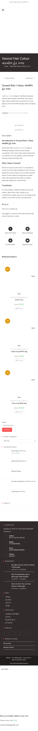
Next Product (29, 78)
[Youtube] (30, 509)
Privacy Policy (27, 657)
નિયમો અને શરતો (10, 620)
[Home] (2, 66)
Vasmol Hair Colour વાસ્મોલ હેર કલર (20, 66)
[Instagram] (17, 509)
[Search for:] (5, 10)
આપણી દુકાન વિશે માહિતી (12, 614)
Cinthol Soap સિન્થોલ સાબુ (19, 351)
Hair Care (11, 113)
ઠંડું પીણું (7, 605)
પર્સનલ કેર (8, 602)
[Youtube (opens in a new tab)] (26, 4)
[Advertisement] (19, 33)
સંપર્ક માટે (7, 617)
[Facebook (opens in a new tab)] (16, 4)
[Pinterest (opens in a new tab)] (19, 4)
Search (4, 422)
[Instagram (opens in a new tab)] (23, 4)
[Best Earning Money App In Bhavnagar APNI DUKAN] (6, 576)
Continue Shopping (6, 725)
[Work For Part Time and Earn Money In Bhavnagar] (6, 586)
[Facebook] (11, 509)
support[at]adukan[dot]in (17, 550)
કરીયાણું (7, 597)
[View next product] (34, 78)
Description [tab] (19, 125)
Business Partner (8, 647)
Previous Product (9, 78)
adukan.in (12, 556)
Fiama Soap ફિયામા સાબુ (19, 403)
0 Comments (22, 569)
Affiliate (8, 657)
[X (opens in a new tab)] (12, 4)
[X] (5, 509)
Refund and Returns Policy (19, 659)
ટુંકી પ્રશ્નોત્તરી (8, 623)
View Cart (15, 725)
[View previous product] (3, 78)
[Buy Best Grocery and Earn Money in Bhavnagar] (6, 567)
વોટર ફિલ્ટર (8, 600)
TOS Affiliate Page (17, 657)
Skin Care (25, 297)
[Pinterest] (23, 509)
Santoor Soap (19, 300)
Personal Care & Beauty (21, 113)
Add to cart (19, 308)
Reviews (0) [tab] (19, 130)
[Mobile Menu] (3, 10)
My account (7, 643)
